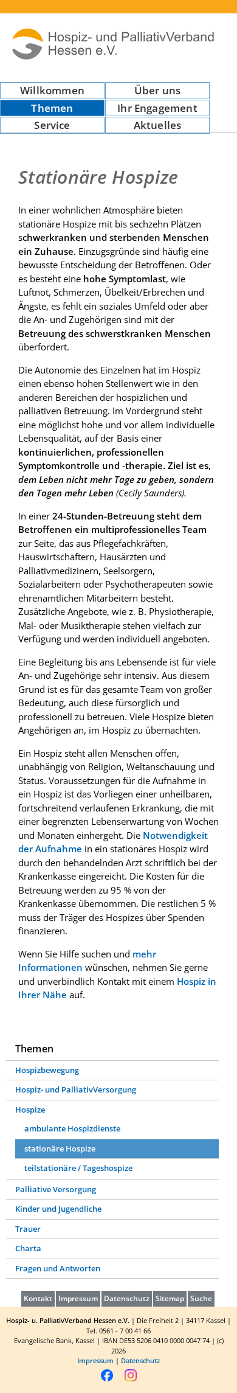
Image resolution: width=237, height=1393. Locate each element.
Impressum (78, 1298)
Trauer (28, 1228)
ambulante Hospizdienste (72, 1128)
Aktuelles (158, 125)
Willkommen (52, 90)
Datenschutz (126, 1298)
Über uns (157, 90)
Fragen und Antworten (57, 1268)
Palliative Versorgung (55, 1189)
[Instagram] (131, 1379)
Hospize (30, 1109)
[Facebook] (107, 1379)
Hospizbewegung (47, 1070)
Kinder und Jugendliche (58, 1208)
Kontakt (38, 1298)
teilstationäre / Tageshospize (78, 1167)
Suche (201, 1298)
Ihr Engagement (157, 108)
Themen (52, 108)
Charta (28, 1248)
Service (52, 125)
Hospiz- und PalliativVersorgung (75, 1089)
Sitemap (170, 1298)
